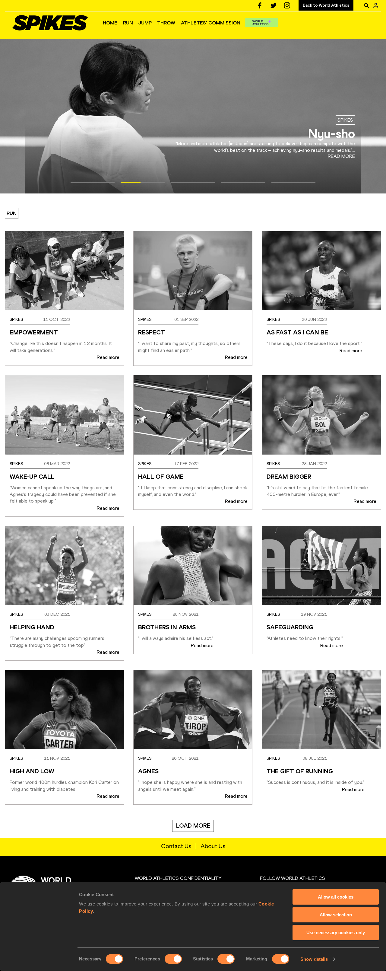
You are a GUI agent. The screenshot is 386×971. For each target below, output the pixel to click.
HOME (110, 23)
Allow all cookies (335, 896)
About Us (213, 846)
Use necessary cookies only (335, 932)
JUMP (145, 23)
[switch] (173, 959)
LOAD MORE (193, 825)
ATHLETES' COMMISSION (210, 23)
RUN (128, 23)
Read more (341, 156)
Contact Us (176, 846)
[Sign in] (375, 5)
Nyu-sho (331, 133)
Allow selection (336, 914)
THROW (166, 23)
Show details (314, 959)
